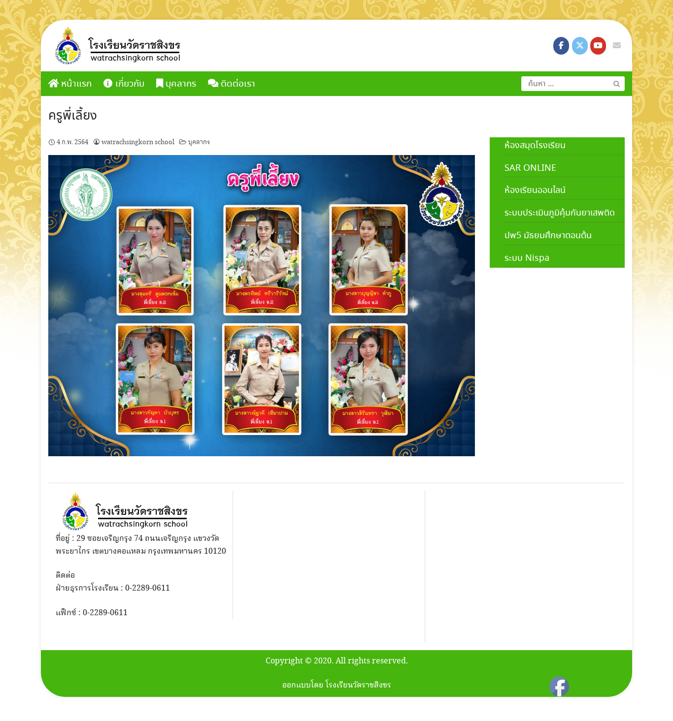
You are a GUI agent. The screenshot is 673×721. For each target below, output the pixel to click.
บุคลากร (199, 142)
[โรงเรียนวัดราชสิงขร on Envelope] (617, 45)
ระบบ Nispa (527, 258)
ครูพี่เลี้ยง (72, 116)
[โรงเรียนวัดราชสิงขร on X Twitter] (580, 46)
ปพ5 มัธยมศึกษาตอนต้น (548, 235)
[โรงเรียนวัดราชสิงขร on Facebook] (561, 46)
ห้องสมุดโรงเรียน (535, 145)
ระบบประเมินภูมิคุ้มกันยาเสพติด (560, 213)
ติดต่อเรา (236, 84)
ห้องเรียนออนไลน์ (535, 190)
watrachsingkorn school (137, 142)
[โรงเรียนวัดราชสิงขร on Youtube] (598, 46)
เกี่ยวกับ (128, 84)
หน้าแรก (75, 84)
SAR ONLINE (530, 168)
